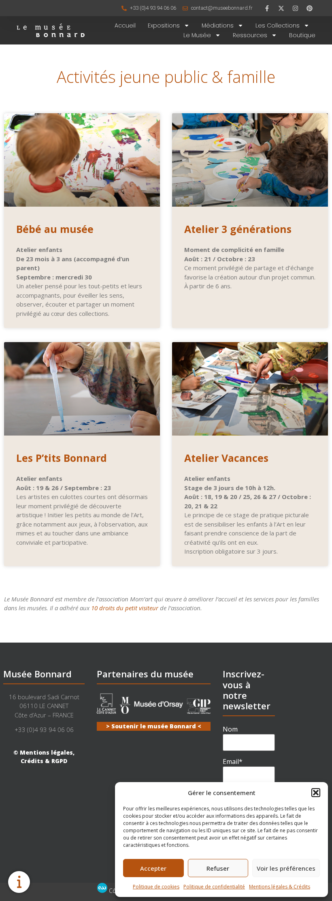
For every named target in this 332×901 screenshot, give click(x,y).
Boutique (302, 35)
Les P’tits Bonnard (61, 458)
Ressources (250, 35)
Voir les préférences (286, 868)
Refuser (217, 868)
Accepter (153, 868)
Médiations (218, 25)
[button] (316, 793)
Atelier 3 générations (238, 229)
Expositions (164, 25)
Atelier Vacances (226, 458)
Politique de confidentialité (214, 886)
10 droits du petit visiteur (124, 608)
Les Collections (277, 25)
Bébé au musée (55, 229)
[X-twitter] (281, 8)
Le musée (197, 35)
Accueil (125, 25)
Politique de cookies (156, 886)
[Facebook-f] (267, 8)
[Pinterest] (309, 8)
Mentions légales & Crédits (279, 886)
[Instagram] (295, 8)
